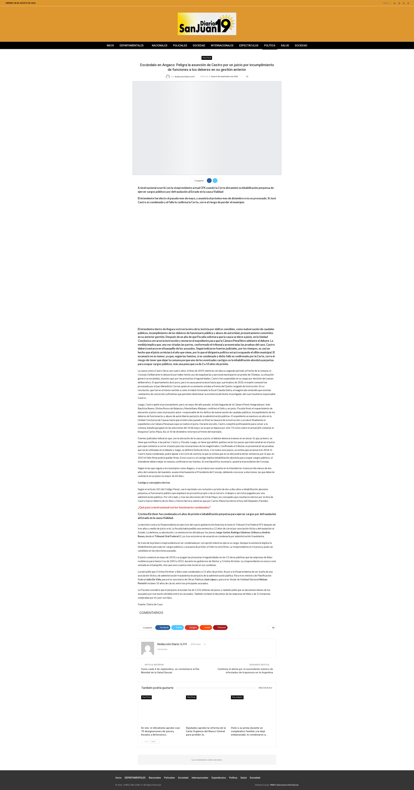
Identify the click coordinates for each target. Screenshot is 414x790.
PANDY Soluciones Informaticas (284, 785)
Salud (285, 45)
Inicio (110, 45)
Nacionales (159, 45)
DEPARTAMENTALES (132, 45)
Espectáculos (248, 45)
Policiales (180, 45)
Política (269, 45)
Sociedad (199, 45)
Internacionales (222, 45)
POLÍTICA (207, 58)
